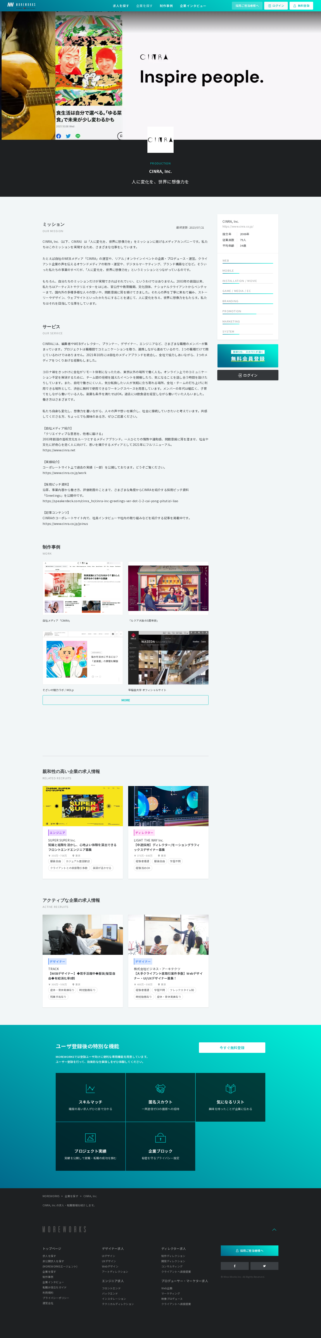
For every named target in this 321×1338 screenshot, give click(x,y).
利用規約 (48, 1292)
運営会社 (48, 1303)
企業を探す (144, 5)
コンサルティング (172, 1266)
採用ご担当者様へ (247, 5)
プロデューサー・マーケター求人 (184, 1281)
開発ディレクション (173, 1261)
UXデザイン (109, 1261)
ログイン (278, 5)
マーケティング (170, 1293)
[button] (274, 1229)
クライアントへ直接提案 (176, 1271)
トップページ (52, 1248)
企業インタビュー (193, 5)
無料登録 (303, 5)
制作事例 (166, 5)
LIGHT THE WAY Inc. (149, 840)
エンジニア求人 (113, 1281)
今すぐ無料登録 (232, 1047)
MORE (125, 700)
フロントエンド (111, 1288)
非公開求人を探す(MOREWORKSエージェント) (60, 1263)
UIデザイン (108, 1256)
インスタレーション (114, 1298)
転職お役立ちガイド (55, 1287)
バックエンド (110, 1293)
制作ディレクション (173, 1256)
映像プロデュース (172, 1298)
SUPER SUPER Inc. (62, 840)
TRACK (53, 969)
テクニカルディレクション (118, 1304)
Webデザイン (110, 1266)
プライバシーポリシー (56, 1298)
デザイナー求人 (113, 1248)
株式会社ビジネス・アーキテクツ (157, 969)
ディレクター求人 (173, 1248)
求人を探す (121, 5)
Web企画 (166, 1288)
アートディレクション (115, 1271)
